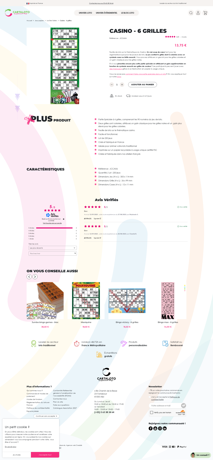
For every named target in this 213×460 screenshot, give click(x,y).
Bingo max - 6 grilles (168, 322)
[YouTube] (155, 428)
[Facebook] (151, 428)
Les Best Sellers (52, 20)
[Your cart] (205, 13)
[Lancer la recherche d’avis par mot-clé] (75, 253)
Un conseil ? (202, 455)
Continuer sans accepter (45, 416)
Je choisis (16, 455)
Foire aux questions (61, 405)
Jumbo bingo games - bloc (45, 322)
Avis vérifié (183, 207)
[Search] (191, 13)
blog (119, 76)
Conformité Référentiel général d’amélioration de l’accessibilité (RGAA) (64, 393)
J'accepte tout (45, 455)
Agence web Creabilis (74, 445)
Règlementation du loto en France (38, 403)
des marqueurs (115, 69)
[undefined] (64, 219)
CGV (59, 448)
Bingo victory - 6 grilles (127, 322)
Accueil (29, 20)
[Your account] (198, 13)
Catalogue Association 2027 (65, 408)
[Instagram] (160, 428)
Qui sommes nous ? (35, 390)
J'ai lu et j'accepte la (165, 398)
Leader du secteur (48, 342)
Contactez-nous (60, 399)
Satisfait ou (176, 342)
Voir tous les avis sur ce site (52, 223)
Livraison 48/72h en (92, 342)
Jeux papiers (39, 20)
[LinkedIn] (165, 428)
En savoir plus (10, 447)
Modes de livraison (34, 399)
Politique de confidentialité (38, 408)
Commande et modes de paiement (37, 395)
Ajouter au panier (142, 84)
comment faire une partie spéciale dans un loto (145, 74)
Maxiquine (86, 322)
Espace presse (33, 411)
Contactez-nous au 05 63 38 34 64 (101, 3)
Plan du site (58, 402)
